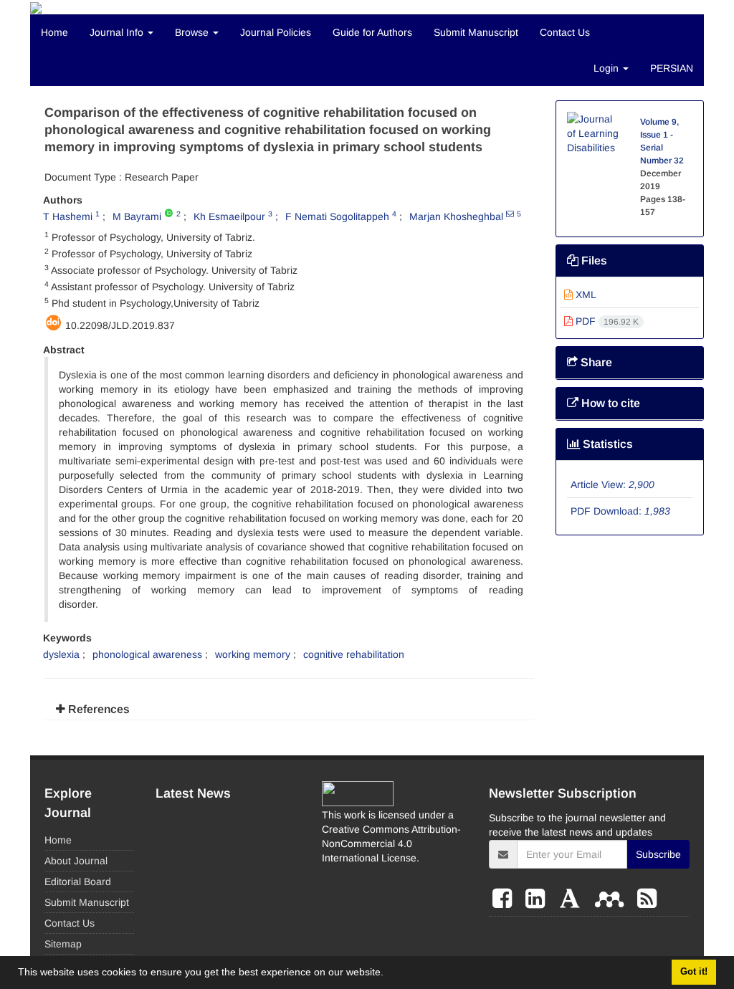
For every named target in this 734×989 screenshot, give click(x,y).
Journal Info (118, 32)
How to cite (609, 403)
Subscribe (658, 854)
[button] (388, 974)
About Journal (76, 860)
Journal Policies (275, 32)
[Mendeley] (612, 898)
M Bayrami (137, 216)
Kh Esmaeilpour (229, 216)
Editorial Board (77, 881)
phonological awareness (147, 654)
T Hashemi (67, 216)
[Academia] (573, 898)
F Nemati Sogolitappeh (337, 216)
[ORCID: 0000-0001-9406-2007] (168, 213)
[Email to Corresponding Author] (510, 213)
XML (584, 294)
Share (595, 362)
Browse (193, 32)
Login (607, 68)
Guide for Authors (372, 32)
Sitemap (63, 944)
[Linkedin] (538, 898)
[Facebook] (505, 898)
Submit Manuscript (476, 32)
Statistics (606, 444)
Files (592, 260)
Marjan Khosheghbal (456, 216)
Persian (671, 68)
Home (54, 32)
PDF (606, 321)
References (97, 709)
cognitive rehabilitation (353, 654)
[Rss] (647, 898)
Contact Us (565, 32)
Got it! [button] (693, 972)
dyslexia (61, 654)
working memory (252, 654)
